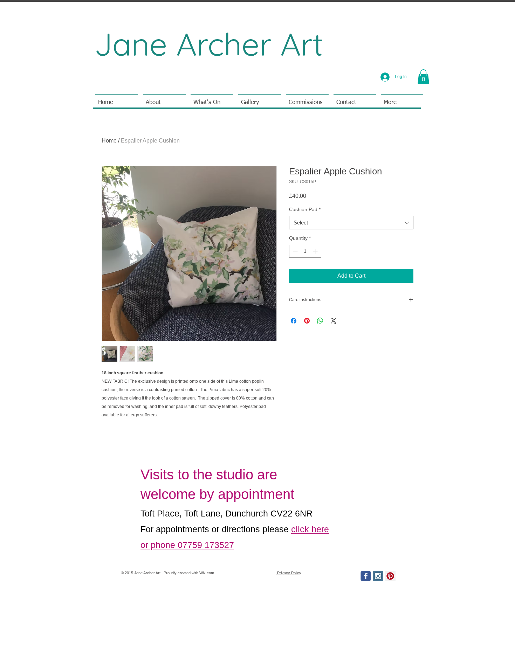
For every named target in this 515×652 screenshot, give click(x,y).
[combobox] (351, 222)
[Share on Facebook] (293, 321)
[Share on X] (333, 321)
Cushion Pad (305, 209)
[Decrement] (294, 251)
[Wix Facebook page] (365, 576)
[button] (423, 76)
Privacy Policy (288, 573)
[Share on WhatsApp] (320, 321)
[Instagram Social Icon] (378, 576)
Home (109, 141)
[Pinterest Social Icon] (390, 576)
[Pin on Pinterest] (307, 321)
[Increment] (315, 251)
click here (310, 529)
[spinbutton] (305, 251)
